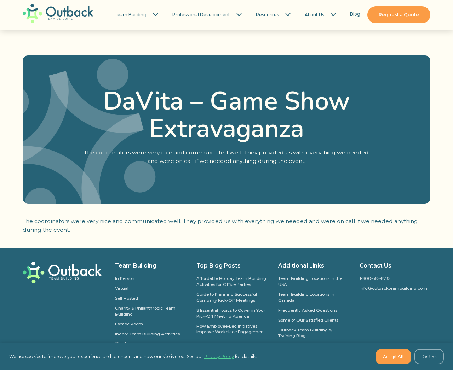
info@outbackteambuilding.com (393, 288)
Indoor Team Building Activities (147, 333)
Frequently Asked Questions (307, 310)
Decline (429, 356)
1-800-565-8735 (375, 278)
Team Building (131, 14)
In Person (124, 278)
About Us (314, 14)
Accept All (393, 356)
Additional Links (301, 265)
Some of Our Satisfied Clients (308, 320)
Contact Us (375, 265)
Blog (355, 14)
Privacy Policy (219, 356)
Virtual (121, 288)
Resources (267, 14)
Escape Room (129, 324)
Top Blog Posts (218, 265)
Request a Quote (399, 14)
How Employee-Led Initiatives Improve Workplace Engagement (230, 329)
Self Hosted (126, 298)
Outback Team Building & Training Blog (305, 333)
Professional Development (201, 14)
